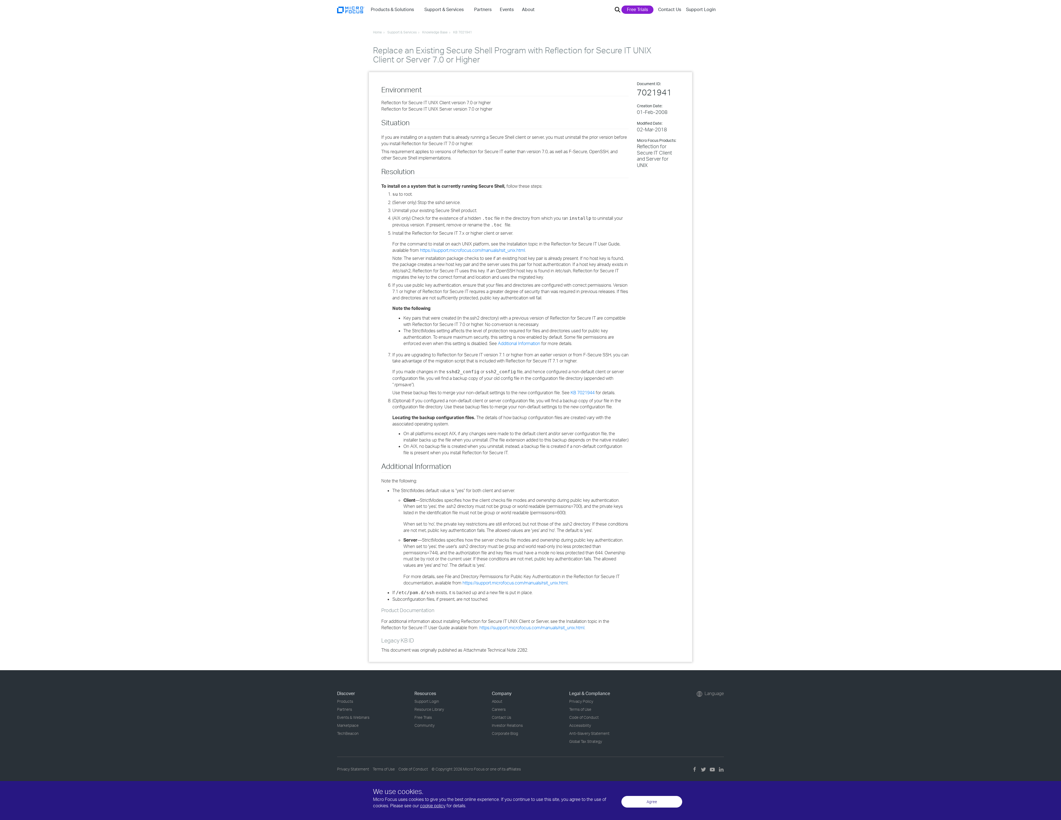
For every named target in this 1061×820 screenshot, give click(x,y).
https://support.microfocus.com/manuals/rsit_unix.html (472, 250)
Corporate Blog (505, 733)
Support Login (701, 9)
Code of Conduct (584, 717)
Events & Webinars (353, 717)
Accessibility (580, 725)
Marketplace (348, 725)
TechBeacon (348, 733)
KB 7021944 (583, 392)
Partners (344, 709)
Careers (499, 709)
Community (424, 725)
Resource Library (429, 709)
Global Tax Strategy (585, 741)
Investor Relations (507, 725)
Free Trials (637, 9)
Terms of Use (580, 709)
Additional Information (519, 343)
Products (345, 701)
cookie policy (432, 805)
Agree (652, 801)
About (497, 701)
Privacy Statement (353, 769)
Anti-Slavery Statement (589, 733)
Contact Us (669, 9)
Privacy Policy (581, 701)
